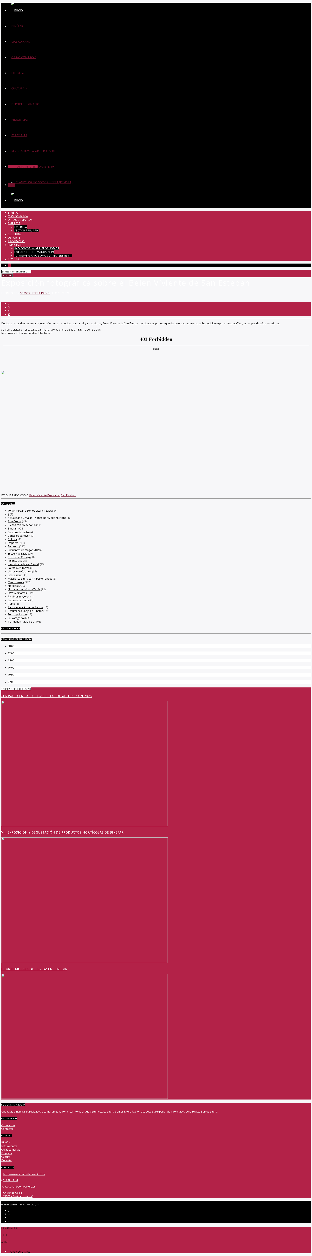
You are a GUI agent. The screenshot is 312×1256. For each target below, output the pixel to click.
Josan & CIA (15, 561)
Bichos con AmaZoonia (22, 525)
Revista (17, 151)
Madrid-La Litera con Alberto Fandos (30, 578)
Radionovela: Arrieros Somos (36, 151)
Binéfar (17, 26)
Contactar (7, 1129)
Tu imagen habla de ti (21, 621)
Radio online (25, 166)
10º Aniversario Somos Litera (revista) (43, 182)
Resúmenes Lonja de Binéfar (25, 611)
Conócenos (8, 1125)
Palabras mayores (19, 596)
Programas (19, 120)
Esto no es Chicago (19, 557)
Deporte (17, 104)
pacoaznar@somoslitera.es (19, 1186)
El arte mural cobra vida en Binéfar (34, 969)
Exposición (53, 495)
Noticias (13, 586)
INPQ (33, 1205)
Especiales (19, 135)
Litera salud (15, 575)
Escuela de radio (17, 553)
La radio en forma (19, 568)
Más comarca (21, 41)
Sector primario (26, 104)
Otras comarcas (23, 57)
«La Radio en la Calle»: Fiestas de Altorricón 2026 (46, 696)
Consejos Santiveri (19, 535)
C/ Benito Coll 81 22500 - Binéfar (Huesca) (18, 1194)
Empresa (17, 73)
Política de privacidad (9, 1205)
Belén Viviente (38, 495)
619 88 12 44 (10, 1180)
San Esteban (68, 495)
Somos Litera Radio (35, 293)
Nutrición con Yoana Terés (24, 589)
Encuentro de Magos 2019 (34, 252)
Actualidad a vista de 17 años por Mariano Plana (37, 518)
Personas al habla (19, 600)
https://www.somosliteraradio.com (24, 1174)
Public (11, 603)
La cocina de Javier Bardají (23, 564)
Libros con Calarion (20, 571)
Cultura (17, 88)
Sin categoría (16, 618)
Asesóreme (14, 521)
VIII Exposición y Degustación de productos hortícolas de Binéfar (62, 832)
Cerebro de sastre (19, 532)
